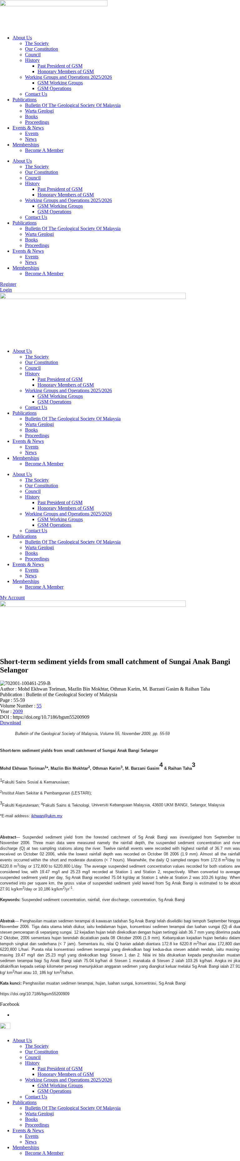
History (32, 60)
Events (31, 133)
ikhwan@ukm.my (46, 816)
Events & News (28, 127)
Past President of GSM (60, 65)
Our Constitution (41, 49)
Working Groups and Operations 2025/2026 (68, 77)
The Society (37, 43)
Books (31, 116)
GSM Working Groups (60, 82)
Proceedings (37, 122)
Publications (24, 99)
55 (39, 705)
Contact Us (36, 94)
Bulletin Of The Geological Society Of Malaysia (73, 105)
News (31, 139)
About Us (22, 37)
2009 (18, 711)
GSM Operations (54, 88)
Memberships (25, 144)
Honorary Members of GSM (66, 71)
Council (33, 54)
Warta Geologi (39, 111)
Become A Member (44, 150)
